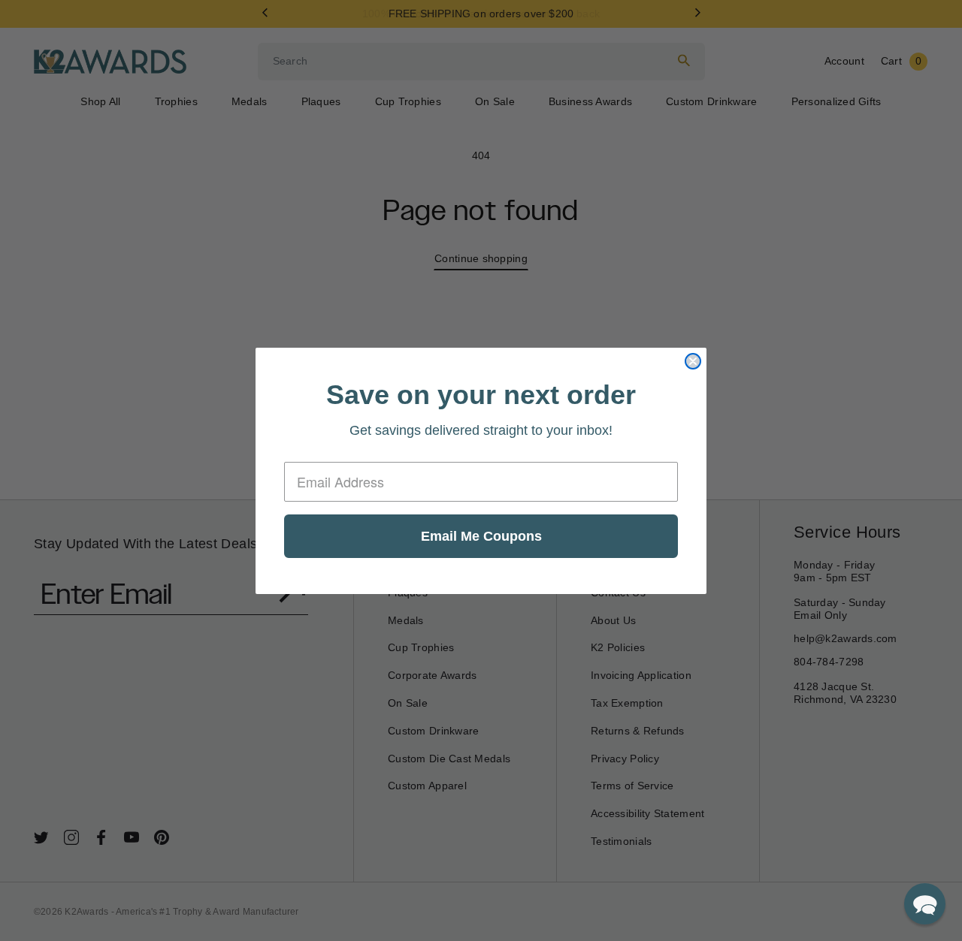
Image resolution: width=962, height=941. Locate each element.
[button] (924, 903)
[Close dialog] (692, 361)
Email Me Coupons (481, 536)
